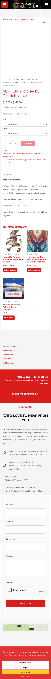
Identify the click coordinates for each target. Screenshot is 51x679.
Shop (11, 79)
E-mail (9, 522)
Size (4, 119)
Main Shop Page (9, 346)
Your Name (11, 504)
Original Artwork (9, 359)
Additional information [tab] (11, 180)
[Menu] (4, 4)
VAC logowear (8, 363)
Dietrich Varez (16, 153)
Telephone (10, 539)
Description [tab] (7, 174)
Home (5, 79)
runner (5, 163)
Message (9, 556)
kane (39, 160)
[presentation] (26, 590)
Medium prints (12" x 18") (17, 83)
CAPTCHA (9, 582)
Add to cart (28, 143)
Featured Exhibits (9, 350)
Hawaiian (33, 160)
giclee (27, 160)
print (43, 160)
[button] (43, 22)
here (9, 215)
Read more (8, 317)
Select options (10, 270)
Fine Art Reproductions (22, 79)
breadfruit (10, 160)
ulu (9, 163)
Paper (5, 128)
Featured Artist (8, 354)
